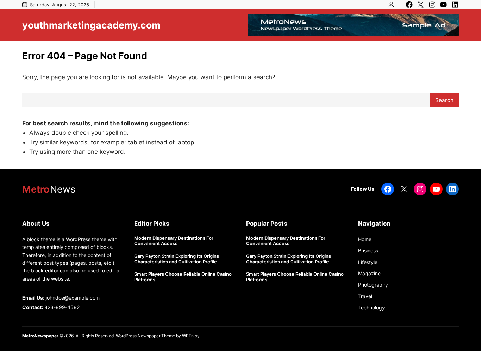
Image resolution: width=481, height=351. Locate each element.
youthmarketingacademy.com (91, 25)
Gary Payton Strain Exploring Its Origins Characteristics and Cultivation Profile (176, 258)
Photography (373, 285)
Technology (371, 308)
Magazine (369, 273)
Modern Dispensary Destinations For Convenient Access (173, 241)
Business (368, 250)
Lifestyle (367, 262)
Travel (365, 296)
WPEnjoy (191, 335)
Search (444, 100)
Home (364, 239)
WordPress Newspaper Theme (145, 335)
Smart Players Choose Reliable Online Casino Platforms (183, 276)
